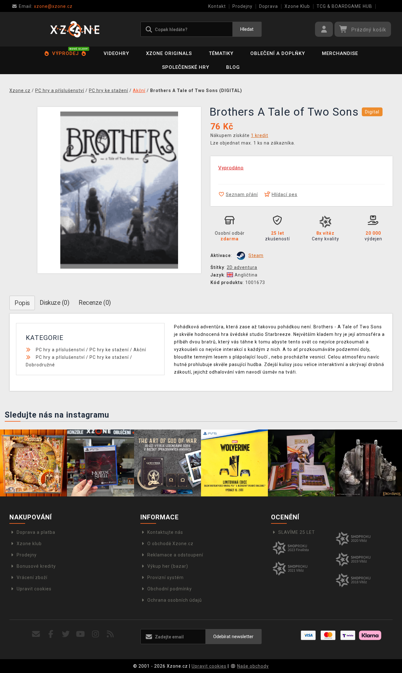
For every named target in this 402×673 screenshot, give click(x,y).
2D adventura (242, 267)
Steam (255, 255)
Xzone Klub (297, 6)
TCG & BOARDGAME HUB (344, 6)
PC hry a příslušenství (60, 349)
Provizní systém (165, 577)
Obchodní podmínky (169, 588)
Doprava (268, 6)
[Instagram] (95, 634)
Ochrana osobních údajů (174, 600)
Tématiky (221, 53)
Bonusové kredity (36, 566)
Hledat (246, 29)
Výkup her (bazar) (167, 566)
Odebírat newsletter (233, 636)
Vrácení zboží (32, 577)
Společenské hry (185, 67)
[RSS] (110, 634)
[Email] (36, 634)
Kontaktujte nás (165, 532)
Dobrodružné (40, 364)
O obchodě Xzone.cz (170, 543)
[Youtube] (80, 634)
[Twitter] (66, 634)
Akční (139, 349)
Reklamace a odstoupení (175, 554)
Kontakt (217, 6)
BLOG (233, 67)
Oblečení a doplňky (277, 53)
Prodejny (242, 6)
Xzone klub (29, 543)
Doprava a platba (36, 532)
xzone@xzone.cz (46, 6)
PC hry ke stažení (109, 349)
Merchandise (340, 53)
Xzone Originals (169, 53)
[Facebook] (51, 634)
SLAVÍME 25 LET (296, 532)
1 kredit (259, 135)
